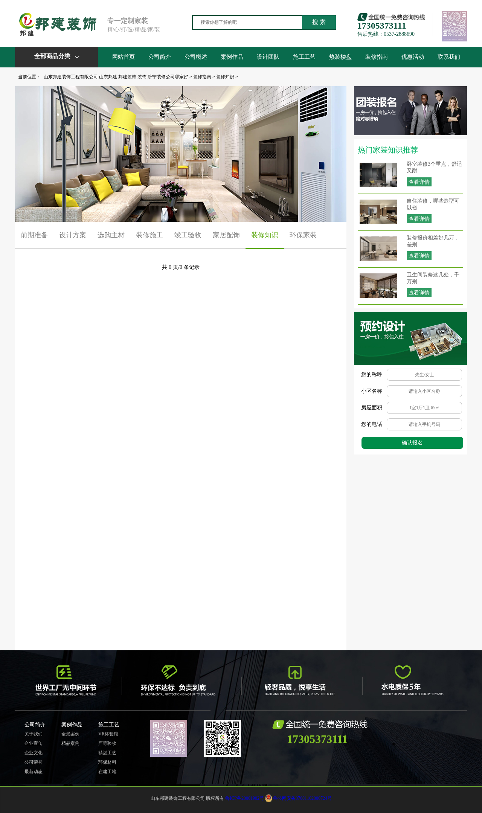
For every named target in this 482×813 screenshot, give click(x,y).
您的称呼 (371, 374)
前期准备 (34, 235)
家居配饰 (226, 235)
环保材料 (107, 762)
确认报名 (412, 442)
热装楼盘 (340, 57)
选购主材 (111, 235)
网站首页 (123, 57)
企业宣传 (33, 743)
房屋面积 (371, 407)
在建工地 (107, 771)
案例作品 (232, 57)
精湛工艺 (107, 752)
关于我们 (33, 734)
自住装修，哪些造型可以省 (433, 204)
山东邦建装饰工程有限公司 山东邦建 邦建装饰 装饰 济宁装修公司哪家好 (116, 76)
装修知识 (225, 76)
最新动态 (33, 771)
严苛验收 (107, 743)
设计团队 (268, 57)
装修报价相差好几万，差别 (433, 241)
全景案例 (70, 734)
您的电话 (371, 424)
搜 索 (319, 22)
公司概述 (196, 57)
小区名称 (371, 391)
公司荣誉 (33, 762)
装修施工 (149, 235)
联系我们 (449, 57)
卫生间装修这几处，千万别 (433, 278)
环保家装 (303, 235)
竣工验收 (187, 235)
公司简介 (159, 57)
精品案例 (70, 743)
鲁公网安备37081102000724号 (302, 798)
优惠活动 (412, 57)
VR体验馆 (108, 734)
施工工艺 (304, 57)
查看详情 (419, 182)
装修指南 (376, 57)
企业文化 (33, 752)
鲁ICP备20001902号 (244, 798)
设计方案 (72, 235)
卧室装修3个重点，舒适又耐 (434, 167)
